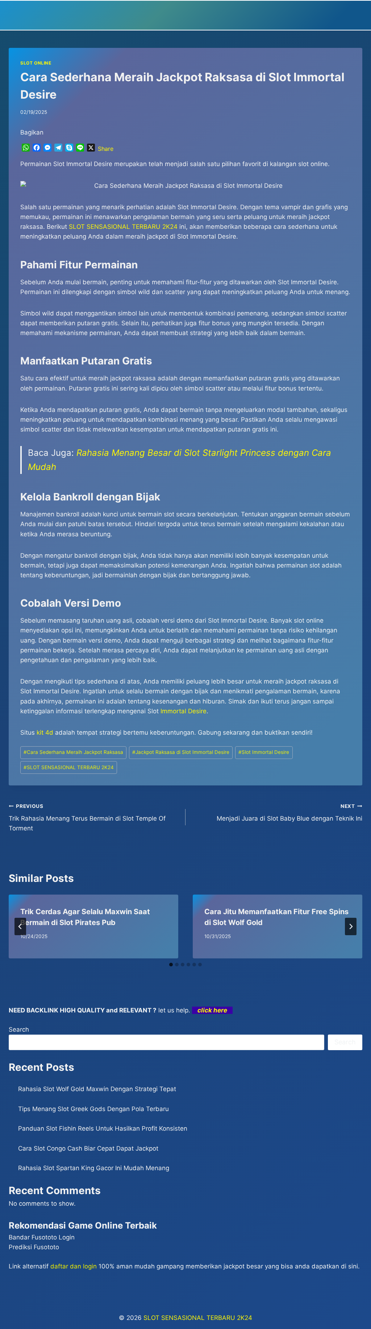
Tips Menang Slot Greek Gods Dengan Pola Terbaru (93, 1109)
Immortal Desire (184, 711)
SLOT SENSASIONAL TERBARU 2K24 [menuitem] (123, 226)
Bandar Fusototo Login (42, 1237)
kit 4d (45, 732)
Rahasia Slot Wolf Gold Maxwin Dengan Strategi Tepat (97, 1089)
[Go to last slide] (20, 926)
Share (105, 148)
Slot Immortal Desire (263, 752)
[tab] (171, 964)
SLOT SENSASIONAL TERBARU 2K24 (69, 767)
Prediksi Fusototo (34, 1247)
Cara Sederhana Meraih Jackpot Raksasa (73, 752)
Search (19, 1029)
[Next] (351, 926)
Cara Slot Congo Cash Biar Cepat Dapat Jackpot (88, 1148)
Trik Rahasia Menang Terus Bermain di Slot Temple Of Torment (87, 817)
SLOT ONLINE (35, 63)
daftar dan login (73, 1266)
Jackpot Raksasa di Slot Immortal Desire (180, 752)
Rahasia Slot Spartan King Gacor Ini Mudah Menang (93, 1168)
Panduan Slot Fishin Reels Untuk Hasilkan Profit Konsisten (102, 1128)
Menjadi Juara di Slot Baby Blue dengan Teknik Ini (289, 812)
